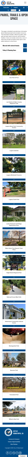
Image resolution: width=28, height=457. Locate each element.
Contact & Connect (14, 439)
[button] (14, 45)
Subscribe (6, 7)
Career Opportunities (14, 441)
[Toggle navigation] (25, 2)
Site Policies (14, 444)
